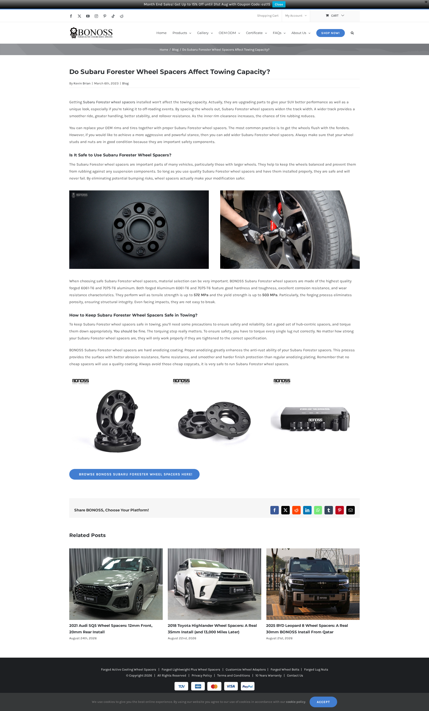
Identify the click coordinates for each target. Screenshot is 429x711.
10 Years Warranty (268, 675)
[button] (352, 32)
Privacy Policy (202, 675)
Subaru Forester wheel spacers (109, 102)
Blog (125, 83)
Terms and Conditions (233, 675)
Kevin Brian (82, 83)
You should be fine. (130, 331)
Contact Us (295, 675)
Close (279, 4)
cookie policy (295, 702)
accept (323, 702)
